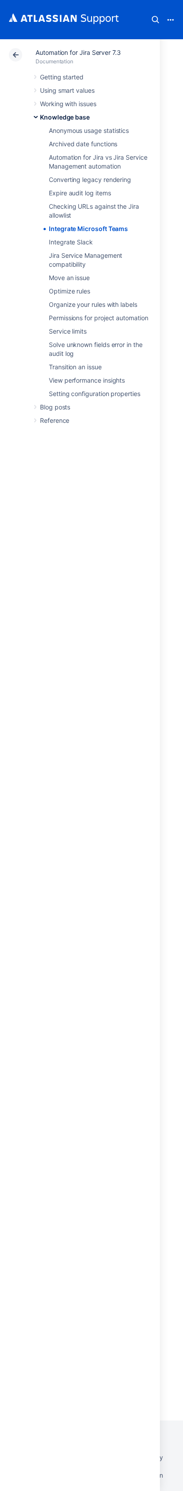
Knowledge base (65, 117)
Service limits (68, 331)
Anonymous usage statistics (89, 130)
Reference (54, 420)
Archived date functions (83, 144)
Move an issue (69, 277)
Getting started (62, 77)
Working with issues (68, 103)
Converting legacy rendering (90, 179)
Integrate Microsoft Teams (88, 228)
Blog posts (55, 407)
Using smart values (67, 90)
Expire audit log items (80, 193)
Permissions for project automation (98, 318)
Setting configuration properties (94, 393)
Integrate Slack (71, 242)
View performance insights (87, 380)
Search (155, 19)
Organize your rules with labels (93, 304)
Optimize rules (69, 291)
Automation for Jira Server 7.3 (78, 52)
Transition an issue (75, 367)
